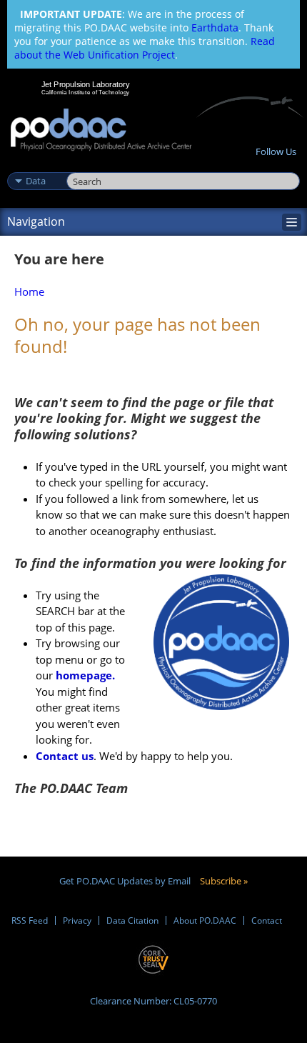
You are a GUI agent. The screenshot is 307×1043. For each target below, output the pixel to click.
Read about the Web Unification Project (144, 47)
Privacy (77, 920)
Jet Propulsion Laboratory (85, 84)
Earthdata (214, 27)
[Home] (101, 130)
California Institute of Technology (85, 92)
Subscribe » (224, 880)
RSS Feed (29, 920)
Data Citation (132, 920)
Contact (266, 920)
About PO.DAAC (204, 920)
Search (82, 165)
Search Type (35, 165)
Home (29, 291)
